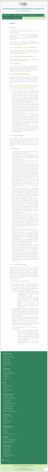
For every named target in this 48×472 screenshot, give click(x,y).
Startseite (16, 469)
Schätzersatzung (7, 374)
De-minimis (6, 388)
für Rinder (5, 430)
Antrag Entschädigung (8, 408)
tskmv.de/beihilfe (15, 251)
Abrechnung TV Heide (8, 405)
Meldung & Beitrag (7, 15)
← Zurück (12, 347)
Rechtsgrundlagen (7, 421)
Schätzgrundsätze (7, 377)
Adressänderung (7, 361)
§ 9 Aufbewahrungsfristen (20, 74)
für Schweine (6, 428)
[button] (23, 467)
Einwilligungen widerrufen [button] (9, 442)
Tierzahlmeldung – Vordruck (9, 357)
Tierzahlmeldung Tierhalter (9, 396)
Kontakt (5, 366)
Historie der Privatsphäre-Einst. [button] (10, 441)
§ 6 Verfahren (15, 149)
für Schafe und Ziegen (8, 433)
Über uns (41, 15)
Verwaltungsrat (7, 420)
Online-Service (6, 18)
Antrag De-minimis (7, 401)
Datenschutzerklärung (25, 469)
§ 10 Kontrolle (15, 64)
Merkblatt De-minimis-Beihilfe (9, 403)
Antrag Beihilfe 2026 (7, 400)
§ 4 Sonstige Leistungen (19, 281)
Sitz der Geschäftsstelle (8, 417)
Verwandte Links (7, 456)
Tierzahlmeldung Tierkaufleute (9, 398)
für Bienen (6, 432)
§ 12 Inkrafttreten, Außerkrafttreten (23, 48)
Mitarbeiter (6, 418)
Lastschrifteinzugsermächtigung (10, 411)
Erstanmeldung (7, 359)
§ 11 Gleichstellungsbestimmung (22, 56)
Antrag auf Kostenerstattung (9, 373)
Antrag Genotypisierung (8, 406)
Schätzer (5, 376)
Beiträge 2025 (6, 362)
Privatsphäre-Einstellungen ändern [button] (10, 439)
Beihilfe (15, 15)
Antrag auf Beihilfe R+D (8, 410)
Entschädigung (22, 15)
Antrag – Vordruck (7, 371)
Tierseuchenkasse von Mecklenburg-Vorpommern (23, 9)
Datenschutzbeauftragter (8, 455)
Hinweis (13, 28)
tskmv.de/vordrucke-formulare (29, 250)
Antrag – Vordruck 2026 (8, 386)
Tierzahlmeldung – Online (9, 356)
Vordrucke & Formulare (16, 18)
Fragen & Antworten (7, 364)
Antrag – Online (7, 384)
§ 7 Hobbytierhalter (17, 135)
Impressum (31, 469)
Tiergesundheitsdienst (32, 15)
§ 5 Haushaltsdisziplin (18, 265)
